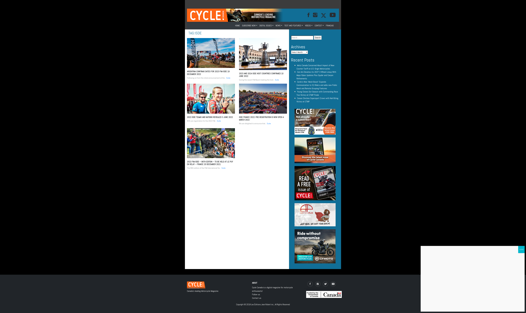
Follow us (256, 294)
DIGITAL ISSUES (265, 25)
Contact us (256, 298)
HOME (237, 25)
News (278, 25)
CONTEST (318, 25)
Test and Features (292, 25)
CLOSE (521, 249)
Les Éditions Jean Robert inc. (262, 304)
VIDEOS (308, 25)
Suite (228, 78)
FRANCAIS (330, 25)
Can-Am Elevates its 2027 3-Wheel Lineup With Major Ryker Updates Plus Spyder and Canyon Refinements (316, 75)
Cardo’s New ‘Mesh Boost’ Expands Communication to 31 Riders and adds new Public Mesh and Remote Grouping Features (317, 85)
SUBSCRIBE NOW (249, 25)
